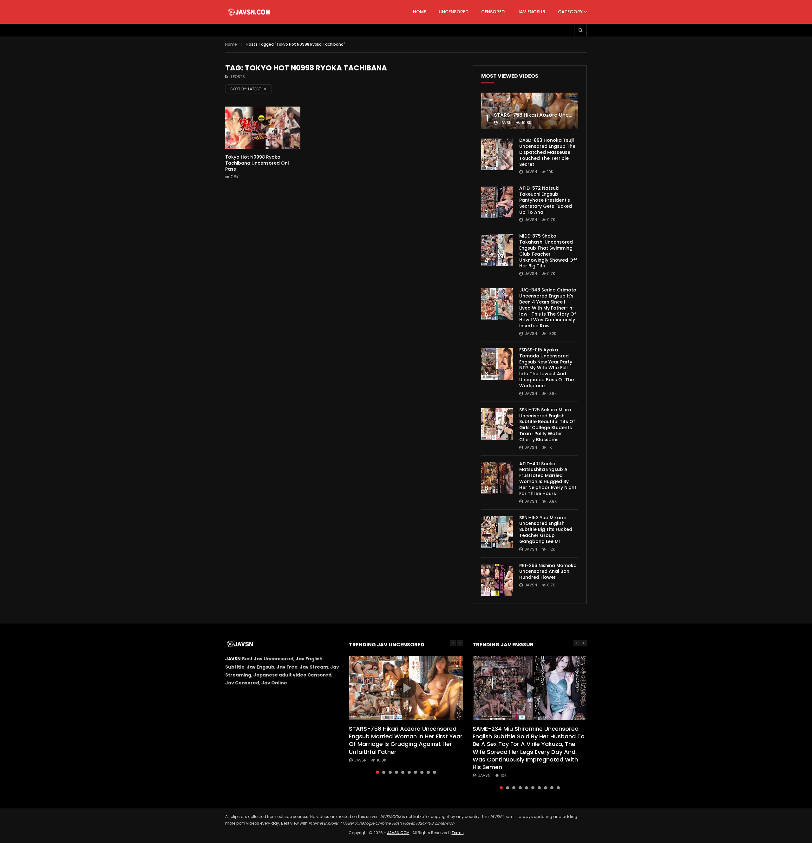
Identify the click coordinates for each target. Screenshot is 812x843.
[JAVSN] (249, 12)
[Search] (580, 30)
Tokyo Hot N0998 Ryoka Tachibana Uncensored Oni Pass (257, 163)
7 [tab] (415, 772)
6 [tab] (409, 772)
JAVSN (233, 659)
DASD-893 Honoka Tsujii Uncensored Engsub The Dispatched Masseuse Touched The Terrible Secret (547, 152)
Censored (493, 12)
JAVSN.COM (398, 832)
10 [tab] (434, 772)
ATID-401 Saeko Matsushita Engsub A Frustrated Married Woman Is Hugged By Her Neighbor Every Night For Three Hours (547, 479)
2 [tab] (383, 772)
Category (570, 12)
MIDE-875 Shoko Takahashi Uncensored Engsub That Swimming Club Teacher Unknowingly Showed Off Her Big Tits (548, 251)
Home (419, 12)
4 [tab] (396, 772)
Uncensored (453, 12)
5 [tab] (402, 772)
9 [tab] (428, 772)
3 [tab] (390, 772)
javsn (505, 122)
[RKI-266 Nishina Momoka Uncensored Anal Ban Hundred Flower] (497, 580)
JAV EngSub (531, 12)
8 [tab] (421, 772)
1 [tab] (377, 772)
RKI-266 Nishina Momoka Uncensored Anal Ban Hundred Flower (548, 571)
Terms (458, 832)
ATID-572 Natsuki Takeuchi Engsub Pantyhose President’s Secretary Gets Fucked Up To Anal (545, 200)
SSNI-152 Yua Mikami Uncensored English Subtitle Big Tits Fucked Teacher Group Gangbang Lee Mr (545, 529)
